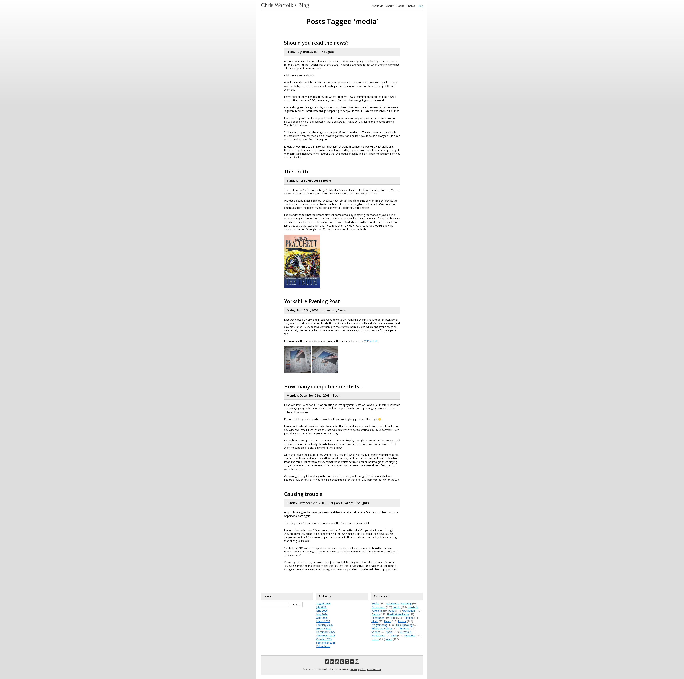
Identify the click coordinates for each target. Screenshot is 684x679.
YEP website (371, 341)
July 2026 (321, 607)
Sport (389, 632)
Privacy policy (358, 669)
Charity (390, 5)
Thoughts (327, 52)
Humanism (328, 310)
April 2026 (322, 617)
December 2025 (325, 632)
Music (374, 621)
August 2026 (323, 603)
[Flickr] (352, 662)
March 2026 (323, 621)
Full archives (323, 646)
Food (391, 610)
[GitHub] (347, 662)
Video (389, 639)
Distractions (378, 607)
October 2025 (324, 639)
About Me (377, 5)
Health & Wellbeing (398, 614)
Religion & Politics (341, 503)
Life (393, 617)
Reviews (404, 628)
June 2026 (322, 610)
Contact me (374, 669)
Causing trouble (303, 494)
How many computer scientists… (324, 386)
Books (400, 5)
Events (396, 607)
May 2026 (322, 614)
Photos (411, 5)
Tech (336, 396)
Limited (409, 617)
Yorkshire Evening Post (312, 301)
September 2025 (325, 642)
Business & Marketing (398, 603)
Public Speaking (403, 625)
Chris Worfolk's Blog (285, 5)
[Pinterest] (342, 662)
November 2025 (325, 635)
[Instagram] (357, 662)
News (342, 310)
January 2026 (323, 628)
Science (375, 632)
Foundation (408, 610)
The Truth (296, 171)
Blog (420, 5)
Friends (375, 614)
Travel (375, 639)
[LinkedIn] (332, 662)
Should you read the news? (316, 42)
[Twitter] (327, 662)
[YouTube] (337, 662)
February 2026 (324, 625)
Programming (379, 625)
